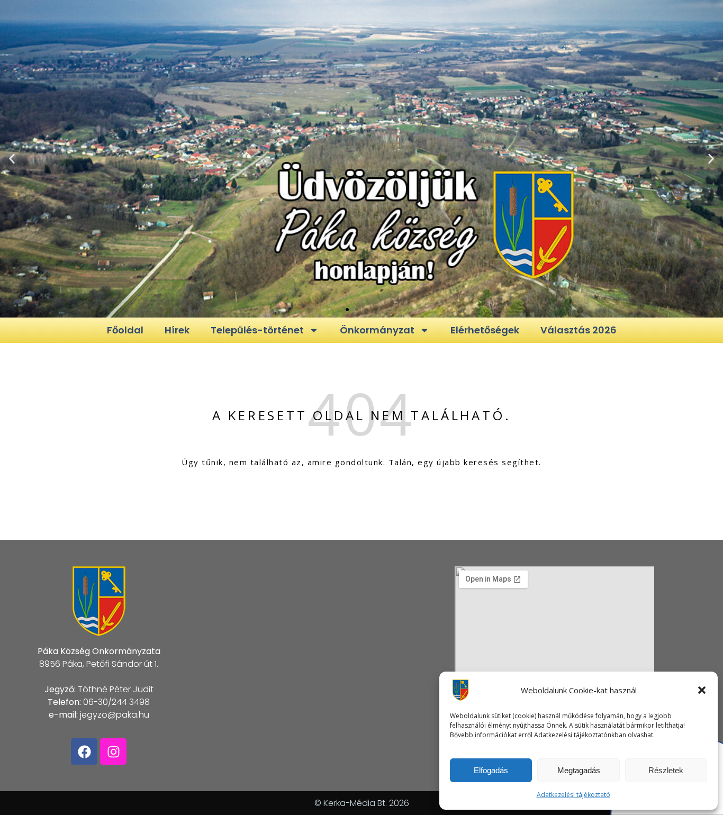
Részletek (665, 770)
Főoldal (125, 330)
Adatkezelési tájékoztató (573, 794)
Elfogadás (491, 770)
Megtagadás (578, 770)
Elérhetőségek (484, 330)
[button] (702, 690)
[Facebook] (84, 751)
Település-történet (257, 330)
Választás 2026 (578, 330)
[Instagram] (113, 751)
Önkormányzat (377, 330)
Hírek (177, 330)
